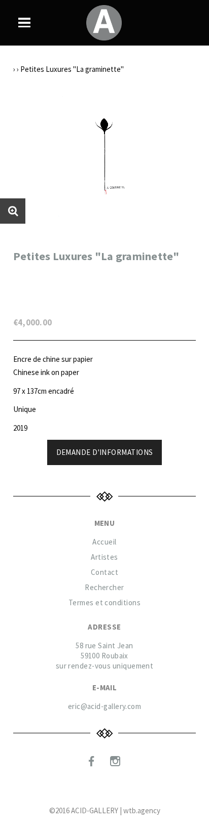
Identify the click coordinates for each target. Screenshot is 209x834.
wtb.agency (141, 810)
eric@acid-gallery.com (104, 706)
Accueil (104, 542)
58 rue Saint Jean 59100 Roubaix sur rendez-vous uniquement (105, 656)
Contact (104, 572)
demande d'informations (104, 452)
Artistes (104, 557)
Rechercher (104, 587)
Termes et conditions (104, 602)
